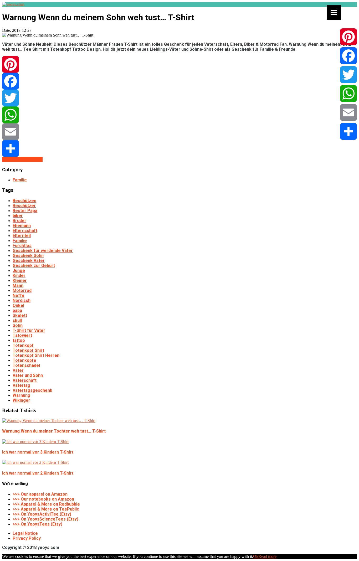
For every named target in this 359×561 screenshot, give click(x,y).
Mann (18, 285)
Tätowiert (22, 335)
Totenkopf (23, 345)
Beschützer (24, 205)
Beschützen (24, 200)
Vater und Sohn (28, 375)
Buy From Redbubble (22, 159)
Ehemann (22, 225)
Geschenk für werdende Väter (43, 250)
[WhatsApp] (179, 114)
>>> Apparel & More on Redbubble (46, 504)
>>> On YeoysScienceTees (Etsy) (45, 519)
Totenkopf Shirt (28, 350)
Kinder (19, 275)
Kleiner (20, 280)
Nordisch (21, 300)
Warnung (21, 395)
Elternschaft (25, 230)
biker (18, 215)
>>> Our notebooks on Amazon (43, 499)
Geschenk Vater (29, 260)
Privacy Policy (27, 538)
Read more (267, 556)
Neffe (18, 295)
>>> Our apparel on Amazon (40, 494)
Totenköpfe (24, 360)
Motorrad (22, 290)
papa (17, 310)
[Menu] (334, 12)
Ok (255, 556)
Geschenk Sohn (28, 255)
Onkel (18, 305)
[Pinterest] (179, 64)
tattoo (19, 340)
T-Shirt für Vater (29, 330)
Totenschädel (26, 365)
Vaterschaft (25, 380)
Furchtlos (22, 245)
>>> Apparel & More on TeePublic (46, 509)
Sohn (18, 325)
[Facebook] (179, 81)
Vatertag (21, 385)
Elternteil (22, 235)
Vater (18, 370)
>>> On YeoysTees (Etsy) (37, 524)
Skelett (20, 315)
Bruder (19, 220)
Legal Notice (25, 533)
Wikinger (21, 400)
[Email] (179, 131)
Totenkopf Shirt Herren (36, 355)
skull (17, 320)
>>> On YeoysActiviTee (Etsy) (42, 514)
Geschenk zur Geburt (34, 265)
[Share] (179, 148)
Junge (19, 270)
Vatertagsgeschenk (32, 390)
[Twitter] (179, 98)
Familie (20, 179)
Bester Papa (25, 210)
